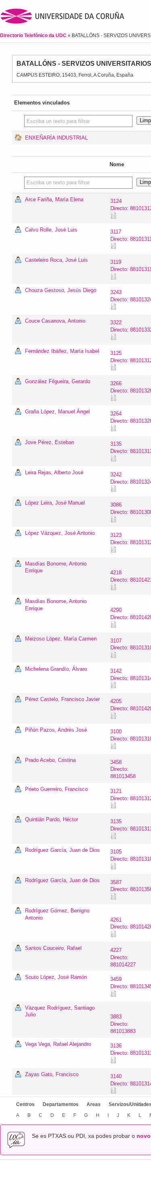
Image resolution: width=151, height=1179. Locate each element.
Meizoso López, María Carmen (61, 639)
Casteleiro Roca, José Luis (56, 260)
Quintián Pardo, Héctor (51, 819)
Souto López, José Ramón (56, 977)
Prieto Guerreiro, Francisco (56, 789)
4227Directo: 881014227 (123, 957)
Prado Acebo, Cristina (50, 760)
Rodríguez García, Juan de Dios (62, 850)
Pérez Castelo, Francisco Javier (62, 699)
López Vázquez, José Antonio (60, 533)
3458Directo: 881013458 (123, 769)
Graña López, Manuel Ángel (57, 412)
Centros (25, 1104)
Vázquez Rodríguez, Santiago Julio (60, 1011)
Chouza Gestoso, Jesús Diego (60, 290)
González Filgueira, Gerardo (57, 381)
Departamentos (61, 1104)
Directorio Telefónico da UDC (34, 35)
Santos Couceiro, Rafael (53, 948)
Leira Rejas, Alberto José (54, 473)
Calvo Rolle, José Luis (51, 230)
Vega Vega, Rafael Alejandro (58, 1044)
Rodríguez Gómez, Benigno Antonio (57, 914)
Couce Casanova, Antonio (55, 321)
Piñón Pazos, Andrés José (56, 730)
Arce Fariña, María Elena (54, 199)
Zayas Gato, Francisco (52, 1074)
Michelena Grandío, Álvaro (56, 669)
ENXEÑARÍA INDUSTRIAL (56, 138)
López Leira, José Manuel (55, 503)
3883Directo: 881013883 (123, 1024)
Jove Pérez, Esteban (49, 442)
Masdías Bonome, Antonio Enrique (56, 567)
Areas (94, 1104)
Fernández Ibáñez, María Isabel (62, 351)
